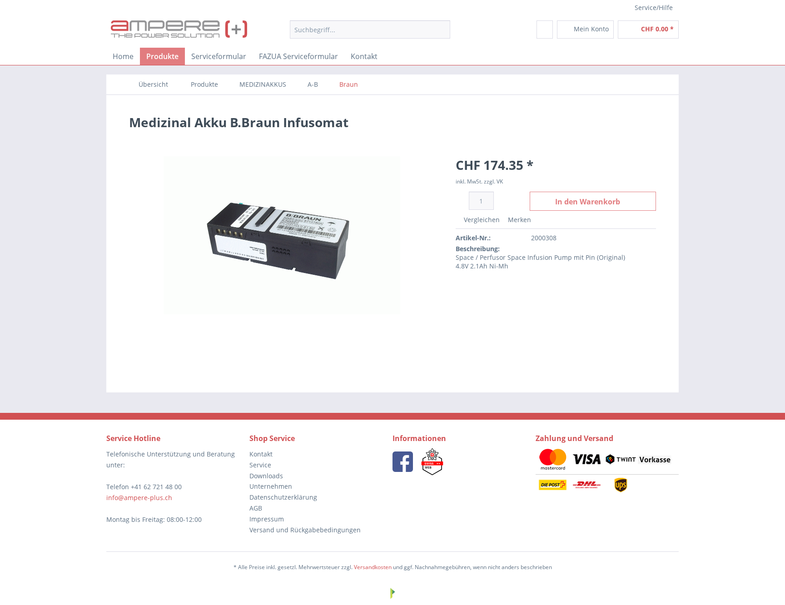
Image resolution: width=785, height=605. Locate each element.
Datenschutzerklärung (283, 497)
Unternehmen (270, 486)
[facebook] (402, 461)
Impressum (266, 519)
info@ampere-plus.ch (139, 497)
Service (260, 465)
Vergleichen (481, 219)
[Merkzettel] (545, 29)
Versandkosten (373, 567)
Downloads (266, 475)
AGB (255, 508)
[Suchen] (441, 29)
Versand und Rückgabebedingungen (305, 530)
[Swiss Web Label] (432, 461)
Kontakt (261, 454)
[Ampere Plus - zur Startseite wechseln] (179, 31)
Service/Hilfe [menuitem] (654, 7)
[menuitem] (370, 29)
